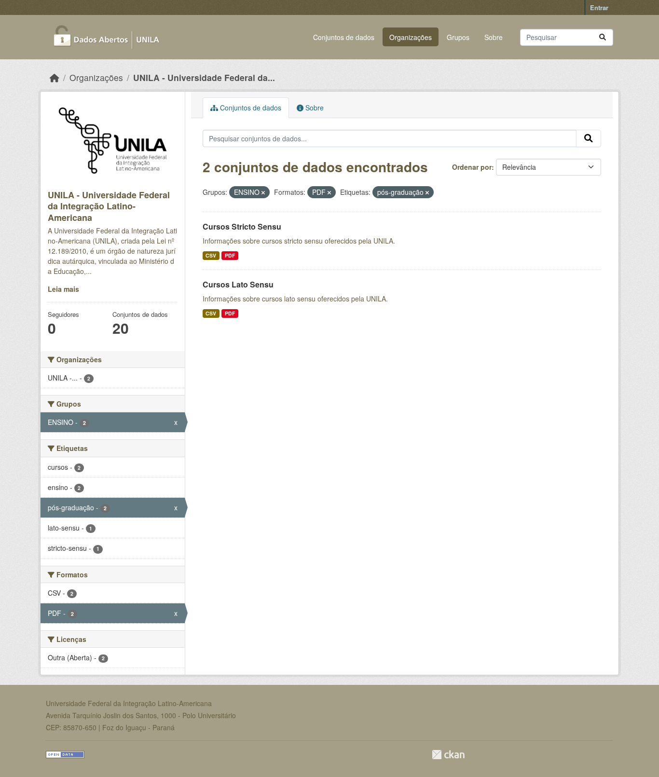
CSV (211, 255)
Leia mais (63, 289)
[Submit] (602, 37)
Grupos (458, 37)
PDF (230, 255)
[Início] (54, 77)
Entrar (599, 7)
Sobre (493, 37)
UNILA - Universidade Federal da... (204, 77)
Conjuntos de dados (343, 37)
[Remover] (263, 192)
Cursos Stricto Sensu (242, 226)
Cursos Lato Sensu (238, 284)
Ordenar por (472, 167)
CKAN (448, 755)
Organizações (410, 37)
